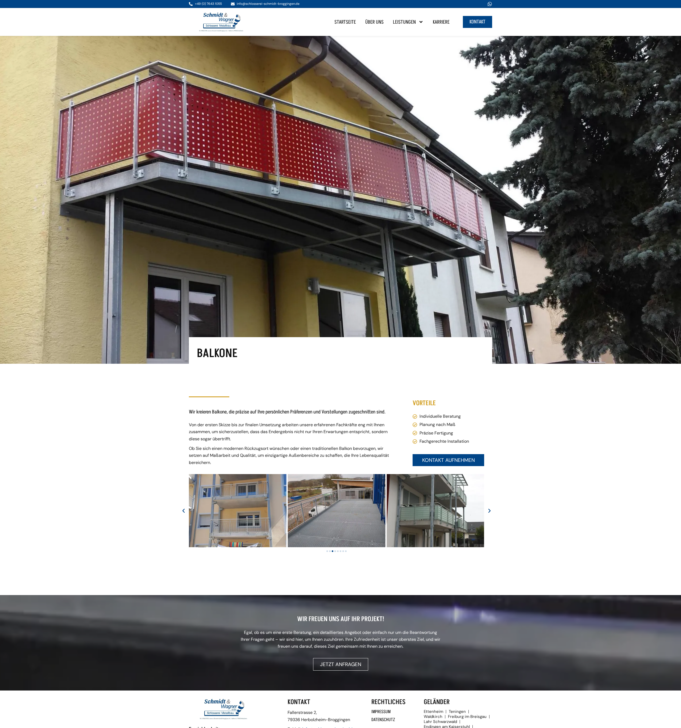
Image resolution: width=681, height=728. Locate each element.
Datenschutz (383, 719)
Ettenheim (433, 711)
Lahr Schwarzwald (440, 721)
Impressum (381, 711)
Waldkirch (433, 716)
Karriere (441, 22)
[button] (183, 510)
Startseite (345, 22)
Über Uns (374, 22)
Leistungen (404, 22)
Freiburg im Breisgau (467, 716)
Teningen (457, 711)
